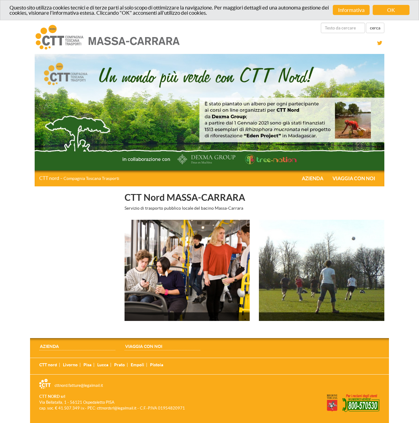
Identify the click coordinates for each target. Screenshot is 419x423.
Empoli (137, 364)
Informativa (351, 10)
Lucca (102, 364)
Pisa (87, 364)
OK (391, 10)
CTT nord (79, 178)
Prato (119, 364)
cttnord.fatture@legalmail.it (79, 385)
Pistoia (156, 364)
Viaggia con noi (354, 178)
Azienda (312, 178)
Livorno (70, 364)
